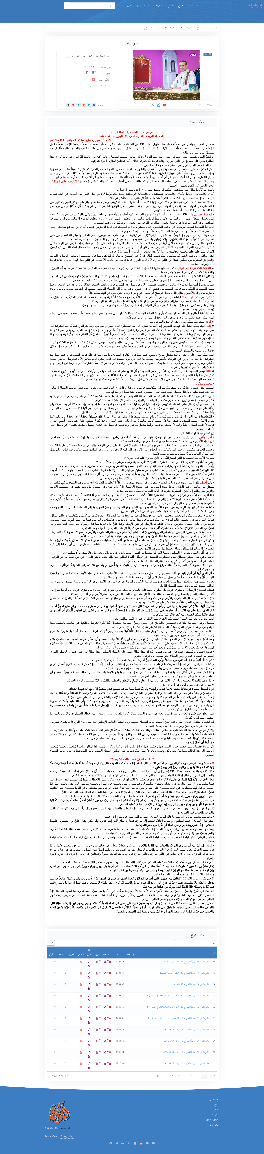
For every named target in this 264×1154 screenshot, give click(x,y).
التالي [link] (158, 1076)
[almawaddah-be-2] (153, 1143)
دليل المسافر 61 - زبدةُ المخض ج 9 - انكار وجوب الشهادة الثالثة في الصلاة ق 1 (178, 1018)
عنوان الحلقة (131, 955)
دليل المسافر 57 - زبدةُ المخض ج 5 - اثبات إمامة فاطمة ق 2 (185, 1064)
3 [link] (191, 1076)
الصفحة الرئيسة (194, 6)
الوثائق (51, 955)
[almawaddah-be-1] (147, 1143)
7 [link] (165, 1076)
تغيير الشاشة (209, 104)
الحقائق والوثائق (142, 6)
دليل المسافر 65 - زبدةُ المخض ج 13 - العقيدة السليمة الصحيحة (184, 973)
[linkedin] (78, 105)
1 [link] (204, 1076)
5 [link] (178, 1076)
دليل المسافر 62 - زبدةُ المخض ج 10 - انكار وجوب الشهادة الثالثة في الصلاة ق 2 (178, 1007)
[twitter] (89, 105)
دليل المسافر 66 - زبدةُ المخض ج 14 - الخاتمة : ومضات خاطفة (185, 962)
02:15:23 (207, 54)
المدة (117, 955)
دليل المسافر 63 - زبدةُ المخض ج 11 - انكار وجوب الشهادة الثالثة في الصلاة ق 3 (178, 996)
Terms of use (51, 1136)
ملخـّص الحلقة (197, 122)
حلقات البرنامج (197, 935)
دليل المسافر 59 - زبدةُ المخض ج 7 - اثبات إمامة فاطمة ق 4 (185, 1041)
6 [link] (172, 1076)
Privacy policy (67, 1136)
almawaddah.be (65, 1128)
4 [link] (185, 1076)
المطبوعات (158, 6)
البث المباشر (126, 6)
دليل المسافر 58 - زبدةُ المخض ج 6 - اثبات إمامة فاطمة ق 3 (185, 1052)
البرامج (180, 6)
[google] (73, 105)
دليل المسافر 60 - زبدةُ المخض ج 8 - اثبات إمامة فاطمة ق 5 (185, 1030)
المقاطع (170, 6)
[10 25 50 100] (51, 943)
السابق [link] (212, 1076)
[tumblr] (68, 105)
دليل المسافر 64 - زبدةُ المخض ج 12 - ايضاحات (190, 984)
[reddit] (84, 105)
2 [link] (197, 1076)
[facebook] (94, 105)
